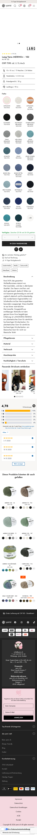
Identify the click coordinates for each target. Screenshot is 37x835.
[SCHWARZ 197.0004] (20, 538)
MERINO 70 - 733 (27, 503)
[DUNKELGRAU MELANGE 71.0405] (9, 538)
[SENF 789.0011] (30, 600)
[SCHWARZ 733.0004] (20, 507)
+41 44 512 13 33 (19, 654)
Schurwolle (24, 266)
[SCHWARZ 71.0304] (3, 538)
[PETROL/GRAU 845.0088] (6, 600)
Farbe (4, 94)
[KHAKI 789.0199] (23, 600)
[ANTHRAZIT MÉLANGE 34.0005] (13, 507)
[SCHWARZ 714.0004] (20, 568)
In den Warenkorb (18, 243)
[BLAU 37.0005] (3, 570)
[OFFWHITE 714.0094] (23, 568)
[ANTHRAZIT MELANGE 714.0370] (27, 568)
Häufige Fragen (7, 777)
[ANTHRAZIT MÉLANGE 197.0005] (30, 538)
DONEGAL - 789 (27, 596)
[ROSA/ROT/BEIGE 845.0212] (13, 600)
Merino (14, 270)
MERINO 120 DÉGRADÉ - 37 (10, 564)
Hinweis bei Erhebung (10, 833)
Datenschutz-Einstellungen (18, 807)
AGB (18, 816)
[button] (17, 43)
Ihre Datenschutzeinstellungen (20, 829)
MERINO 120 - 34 (10, 503)
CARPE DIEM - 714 (27, 564)
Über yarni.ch (6, 740)
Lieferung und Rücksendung (12, 773)
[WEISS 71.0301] (6, 538)
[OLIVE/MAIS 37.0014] (13, 570)
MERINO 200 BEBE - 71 (9, 533)
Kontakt (4, 769)
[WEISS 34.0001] (9, 507)
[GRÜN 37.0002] (9, 570)
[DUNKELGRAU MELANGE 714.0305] (30, 568)
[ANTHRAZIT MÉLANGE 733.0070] (30, 507)
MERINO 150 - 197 (27, 533)
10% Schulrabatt (7, 765)
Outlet (4, 752)
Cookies (18, 811)
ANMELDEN (18, 717)
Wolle (16, 266)
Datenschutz (18, 803)
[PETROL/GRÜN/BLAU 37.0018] (6, 570)
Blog (3, 748)
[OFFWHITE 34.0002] (6, 507)
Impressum (18, 799)
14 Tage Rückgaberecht (18, 2)
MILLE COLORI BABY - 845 (9, 596)
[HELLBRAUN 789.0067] (27, 600)
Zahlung (4, 781)
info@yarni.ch (18, 652)
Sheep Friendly (7, 744)
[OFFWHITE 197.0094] (27, 538)
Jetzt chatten (22, 656)
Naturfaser (6, 270)
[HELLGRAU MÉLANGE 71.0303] (13, 538)
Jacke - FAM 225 (18, 391)
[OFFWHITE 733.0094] (23, 507)
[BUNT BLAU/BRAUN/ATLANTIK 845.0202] (3, 600)
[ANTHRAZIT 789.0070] (20, 600)
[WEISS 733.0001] (27, 507)
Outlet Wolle (7, 266)
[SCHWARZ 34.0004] (3, 507)
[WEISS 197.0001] (23, 538)
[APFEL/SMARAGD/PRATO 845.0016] (9, 600)
